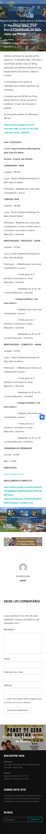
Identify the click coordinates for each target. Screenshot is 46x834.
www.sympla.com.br (14, 474)
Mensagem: (9, 629)
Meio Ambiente (11, 43)
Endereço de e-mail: (13, 672)
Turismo (24, 43)
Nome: (7, 658)
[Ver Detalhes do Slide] (23, 541)
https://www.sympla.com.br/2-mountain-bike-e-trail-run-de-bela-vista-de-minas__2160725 (21, 128)
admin (11, 39)
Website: (8, 685)
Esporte (33, 39)
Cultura (24, 39)
